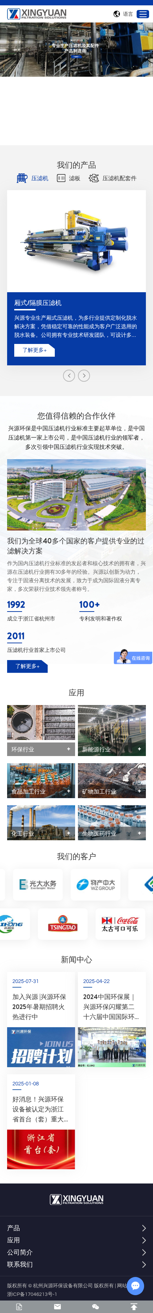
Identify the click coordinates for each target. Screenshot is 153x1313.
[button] (69, 376)
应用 (76, 692)
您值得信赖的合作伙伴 (76, 415)
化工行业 (22, 833)
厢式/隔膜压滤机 (38, 302)
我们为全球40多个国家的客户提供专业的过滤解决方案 (75, 546)
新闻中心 (76, 959)
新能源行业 (96, 749)
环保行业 (22, 749)
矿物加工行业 (99, 791)
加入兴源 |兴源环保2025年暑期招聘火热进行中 (39, 1006)
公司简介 (20, 1252)
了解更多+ (34, 350)
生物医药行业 (99, 833)
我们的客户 (76, 856)
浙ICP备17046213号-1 (32, 1294)
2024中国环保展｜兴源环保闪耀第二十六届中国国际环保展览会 (109, 1007)
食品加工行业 (28, 791)
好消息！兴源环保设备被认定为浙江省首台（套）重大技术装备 (38, 1109)
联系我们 (20, 1264)
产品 (13, 1227)
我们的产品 (76, 164)
